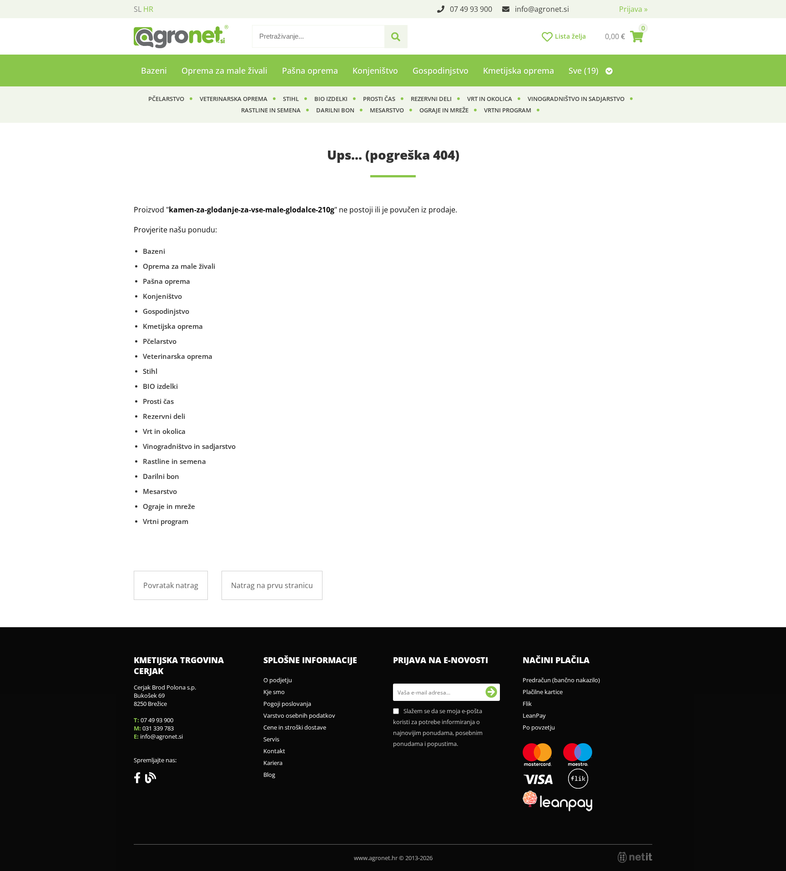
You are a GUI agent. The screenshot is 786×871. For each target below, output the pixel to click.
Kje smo (274, 692)
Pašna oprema (310, 70)
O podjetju (277, 680)
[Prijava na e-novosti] (491, 692)
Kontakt (274, 751)
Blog (269, 774)
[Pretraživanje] (395, 36)
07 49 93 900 (471, 9)
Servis (271, 739)
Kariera (272, 763)
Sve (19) (585, 70)
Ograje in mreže (444, 110)
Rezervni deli (431, 99)
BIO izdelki (331, 99)
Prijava (633, 9)
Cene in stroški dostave (294, 727)
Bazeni (154, 70)
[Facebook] (139, 779)
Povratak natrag (170, 585)
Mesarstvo (387, 110)
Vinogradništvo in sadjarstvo (576, 99)
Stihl (291, 99)
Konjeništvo (375, 70)
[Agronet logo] (181, 36)
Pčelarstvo (166, 99)
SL (137, 9)
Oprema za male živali (224, 70)
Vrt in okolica (489, 99)
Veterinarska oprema (233, 99)
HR (148, 9)
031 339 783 (158, 728)
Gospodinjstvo (441, 70)
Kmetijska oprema (518, 70)
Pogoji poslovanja (287, 704)
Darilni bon (335, 110)
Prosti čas (379, 99)
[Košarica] (624, 36)
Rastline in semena (271, 110)
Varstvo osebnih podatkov (299, 715)
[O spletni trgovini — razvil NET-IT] (635, 857)
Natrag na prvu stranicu (272, 585)
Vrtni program (507, 110)
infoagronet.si (542, 9)
